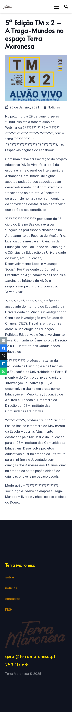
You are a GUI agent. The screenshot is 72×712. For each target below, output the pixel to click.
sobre (9, 577)
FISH (8, 610)
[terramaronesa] (7, 7)
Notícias (54, 107)
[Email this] (3, 340)
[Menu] (56, 7)
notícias (11, 588)
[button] (66, 6)
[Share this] (3, 348)
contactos (13, 599)
